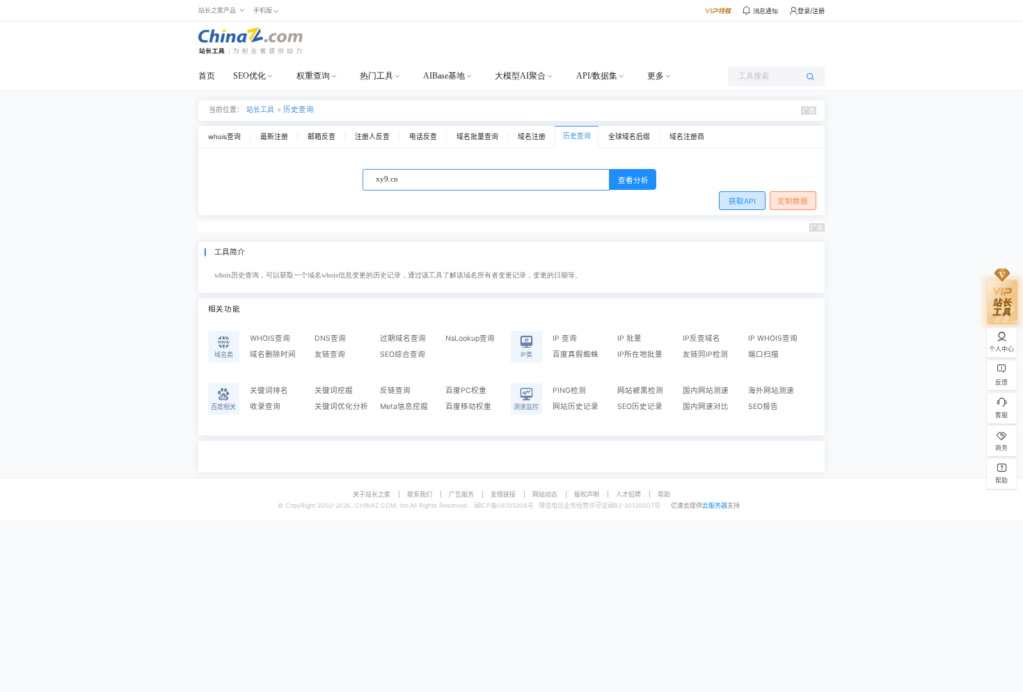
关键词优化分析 (341, 406)
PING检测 (569, 390)
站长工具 (260, 109)
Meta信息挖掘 (404, 406)
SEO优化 (249, 76)
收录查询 (265, 406)
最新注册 (274, 136)
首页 (206, 76)
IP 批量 (629, 338)
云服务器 (714, 505)
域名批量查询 (477, 136)
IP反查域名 (701, 338)
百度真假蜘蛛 (575, 354)
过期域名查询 (403, 338)
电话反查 (423, 136)
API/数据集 (596, 76)
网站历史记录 (575, 406)
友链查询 (330, 354)
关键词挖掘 (334, 390)
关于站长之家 (371, 494)
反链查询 (395, 390)
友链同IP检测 (705, 354)
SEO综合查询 (402, 354)
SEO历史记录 (640, 406)
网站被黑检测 (640, 390)
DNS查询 (330, 338)
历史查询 (298, 109)
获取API (742, 201)
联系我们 (419, 494)
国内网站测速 (706, 390)
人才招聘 (628, 494)
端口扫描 (763, 354)
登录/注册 (811, 11)
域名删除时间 (273, 354)
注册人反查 (372, 136)
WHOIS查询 (270, 338)
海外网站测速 (771, 390)
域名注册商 (686, 136)
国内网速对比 (706, 406)
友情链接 (503, 494)
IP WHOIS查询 (773, 338)
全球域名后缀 (629, 136)
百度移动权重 (468, 406)
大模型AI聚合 (520, 76)
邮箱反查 (321, 136)
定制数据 (792, 201)
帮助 (664, 494)
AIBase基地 (444, 76)
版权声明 (586, 494)
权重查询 (313, 76)
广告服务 (461, 494)
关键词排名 (269, 390)
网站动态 (544, 494)
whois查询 (224, 136)
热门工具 (376, 76)
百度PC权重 (465, 390)
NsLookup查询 (470, 338)
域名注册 (532, 136)
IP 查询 (565, 338)
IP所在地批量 (640, 354)
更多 (655, 76)
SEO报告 (763, 406)
